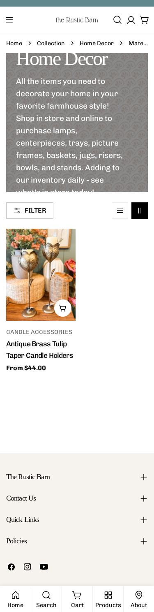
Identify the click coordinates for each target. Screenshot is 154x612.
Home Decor (97, 43)
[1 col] (120, 210)
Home (14, 43)
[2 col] (139, 210)
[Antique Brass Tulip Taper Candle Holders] (41, 275)
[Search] (117, 20)
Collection (51, 43)
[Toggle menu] (9, 20)
